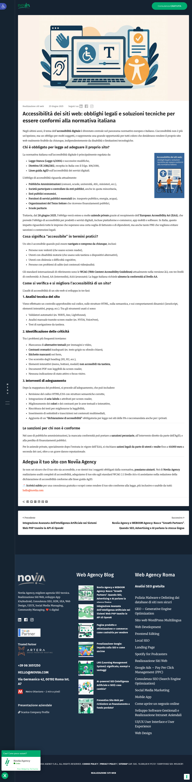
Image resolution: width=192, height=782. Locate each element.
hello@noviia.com (33, 490)
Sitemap (123, 764)
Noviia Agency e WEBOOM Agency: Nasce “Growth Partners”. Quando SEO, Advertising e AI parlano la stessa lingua (111, 595)
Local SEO (142, 640)
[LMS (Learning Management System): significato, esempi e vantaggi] (85, 668)
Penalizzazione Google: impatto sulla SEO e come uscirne (111, 647)
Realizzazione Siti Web (151, 661)
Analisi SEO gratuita (150, 586)
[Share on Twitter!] (31, 501)
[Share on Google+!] (35, 501)
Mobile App (143, 697)
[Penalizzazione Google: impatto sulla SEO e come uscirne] (85, 649)
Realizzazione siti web (103, 773)
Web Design (143, 733)
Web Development (148, 627)
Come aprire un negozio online (157, 704)
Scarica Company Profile (34, 712)
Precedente (29, 517)
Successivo (177, 517)
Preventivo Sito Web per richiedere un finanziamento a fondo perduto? (113, 704)
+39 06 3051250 (29, 665)
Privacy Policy (108, 764)
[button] (3, 6)
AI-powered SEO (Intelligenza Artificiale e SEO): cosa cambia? (113, 685)
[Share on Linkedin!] (39, 501)
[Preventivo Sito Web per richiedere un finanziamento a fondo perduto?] (85, 705)
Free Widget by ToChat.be (27, 769)
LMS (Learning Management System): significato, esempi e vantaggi (113, 666)
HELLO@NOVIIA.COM (33, 672)
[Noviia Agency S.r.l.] (24, 6)
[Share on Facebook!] (28, 501)
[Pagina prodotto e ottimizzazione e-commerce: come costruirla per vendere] (85, 630)
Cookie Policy (90, 764)
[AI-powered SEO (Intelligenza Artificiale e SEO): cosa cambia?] (85, 687)
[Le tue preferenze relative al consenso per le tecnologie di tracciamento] (187, 777)
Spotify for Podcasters (151, 654)
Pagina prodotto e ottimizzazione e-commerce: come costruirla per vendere (112, 629)
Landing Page (145, 647)
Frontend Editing (147, 634)
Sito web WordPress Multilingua (158, 620)
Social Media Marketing (152, 690)
